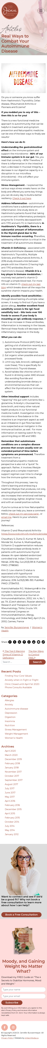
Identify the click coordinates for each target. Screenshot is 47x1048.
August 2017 (11, 784)
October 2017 (12, 776)
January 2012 (12, 834)
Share (4, 642)
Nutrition (10, 725)
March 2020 (11, 755)
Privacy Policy (7, 1038)
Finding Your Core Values (18, 675)
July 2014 (10, 826)
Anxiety (9, 704)
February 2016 (12, 805)
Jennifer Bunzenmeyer (16, 627)
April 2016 (10, 801)
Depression (11, 713)
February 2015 (12, 817)
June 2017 (10, 792)
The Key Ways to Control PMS (36, 654)
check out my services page (24, 514)
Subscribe (11, 1002)
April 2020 (10, 751)
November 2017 (13, 771)
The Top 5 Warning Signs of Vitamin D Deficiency (14, 654)
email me (6, 517)
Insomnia (10, 721)
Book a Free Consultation (21, 914)
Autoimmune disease (16, 708)
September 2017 (14, 780)
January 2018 (12, 767)
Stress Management (16, 729)
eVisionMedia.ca (31, 1038)
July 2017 (9, 788)
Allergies (9, 700)
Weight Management (16, 733)
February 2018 (12, 763)
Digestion (10, 717)
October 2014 (12, 822)
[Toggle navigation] (40, 10)
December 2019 (13, 759)
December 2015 (13, 809)
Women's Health (14, 738)
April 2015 (10, 813)
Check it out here (21, 198)
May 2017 (10, 796)
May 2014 (10, 830)
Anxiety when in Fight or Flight (21, 680)
